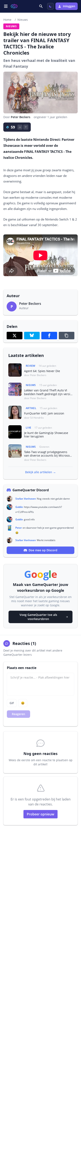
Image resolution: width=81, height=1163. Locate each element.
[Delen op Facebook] (49, 335)
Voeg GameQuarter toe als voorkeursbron (38, 617)
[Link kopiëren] (67, 335)
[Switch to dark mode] (50, 6)
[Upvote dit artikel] (19, 127)
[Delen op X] (14, 335)
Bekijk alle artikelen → (40, 472)
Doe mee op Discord (43, 550)
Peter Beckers (20, 117)
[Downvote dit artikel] (25, 127)
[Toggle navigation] (5, 6)
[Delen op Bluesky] (32, 335)
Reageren (18, 714)
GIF (12, 703)
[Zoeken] (41, 6)
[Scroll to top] (73, 1137)
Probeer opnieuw (40, 814)
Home (7, 20)
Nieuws (22, 20)
